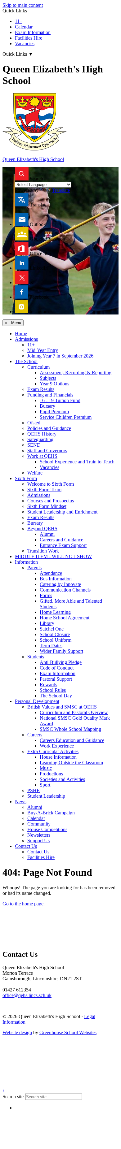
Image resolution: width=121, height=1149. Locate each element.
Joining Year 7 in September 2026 (60, 355)
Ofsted (33, 422)
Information (26, 562)
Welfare (35, 472)
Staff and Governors (47, 450)
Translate (61, 190)
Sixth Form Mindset (46, 506)
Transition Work (43, 550)
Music (46, 768)
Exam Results (40, 389)
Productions (51, 773)
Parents (34, 567)
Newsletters (38, 835)
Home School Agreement (64, 617)
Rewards (48, 684)
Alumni (47, 534)
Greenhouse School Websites (67, 1032)
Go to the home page (22, 903)
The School (26, 361)
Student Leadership (46, 796)
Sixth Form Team (44, 489)
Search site (13, 1096)
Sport (45, 784)
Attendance (51, 573)
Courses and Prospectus (50, 500)
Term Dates (51, 645)
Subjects (48, 378)
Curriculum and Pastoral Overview (74, 712)
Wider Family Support (61, 651)
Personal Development (37, 701)
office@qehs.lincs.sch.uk (27, 995)
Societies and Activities (62, 779)
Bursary (47, 406)
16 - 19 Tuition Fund (60, 400)
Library (47, 623)
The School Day (56, 695)
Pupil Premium (54, 411)
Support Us (38, 840)
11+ (18, 21)
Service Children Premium (66, 417)
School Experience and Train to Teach (77, 461)
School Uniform (55, 640)
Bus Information (56, 578)
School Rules (53, 690)
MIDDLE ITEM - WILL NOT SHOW (53, 556)
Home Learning (55, 612)
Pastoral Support (56, 679)
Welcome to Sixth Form (50, 484)
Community (39, 823)
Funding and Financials (50, 394)
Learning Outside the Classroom (71, 762)
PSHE (33, 790)
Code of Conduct (57, 667)
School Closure (55, 634)
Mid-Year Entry (42, 350)
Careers (34, 734)
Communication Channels (65, 589)
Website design (17, 1032)
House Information (58, 757)
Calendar (24, 26)
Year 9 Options (54, 383)
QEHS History (41, 433)
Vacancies (24, 43)
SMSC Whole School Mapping (70, 729)
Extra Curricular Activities (52, 751)
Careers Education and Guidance (72, 740)
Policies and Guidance (49, 428)
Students (35, 656)
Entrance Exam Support (63, 545)
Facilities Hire (28, 38)
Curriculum (38, 367)
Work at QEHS (42, 456)
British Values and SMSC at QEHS (62, 706)
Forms (46, 595)
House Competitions (47, 829)
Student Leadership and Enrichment (62, 511)
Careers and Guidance (61, 539)
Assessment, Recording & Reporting (75, 372)
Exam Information (33, 32)
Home (21, 333)
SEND (34, 445)
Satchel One (52, 628)
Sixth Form (26, 478)
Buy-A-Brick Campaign (51, 812)
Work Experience (57, 745)
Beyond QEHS (42, 528)
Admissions (26, 339)
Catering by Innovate (60, 584)
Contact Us (26, 846)
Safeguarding (40, 439)
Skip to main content (22, 5)
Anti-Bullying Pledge (61, 662)
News (20, 801)
